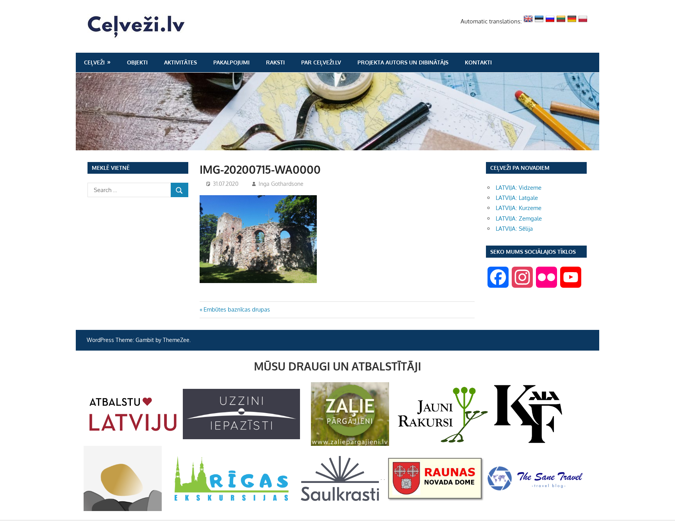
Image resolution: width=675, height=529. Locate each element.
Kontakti (478, 62)
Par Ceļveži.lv (321, 62)
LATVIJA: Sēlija (514, 228)
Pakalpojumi (231, 62)
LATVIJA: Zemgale (519, 218)
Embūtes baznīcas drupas (236, 309)
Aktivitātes (180, 62)
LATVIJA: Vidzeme (518, 187)
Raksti (275, 62)
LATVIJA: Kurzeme (518, 208)
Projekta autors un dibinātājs (402, 62)
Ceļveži (94, 62)
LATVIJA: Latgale (517, 197)
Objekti (137, 62)
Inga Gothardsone (281, 183)
